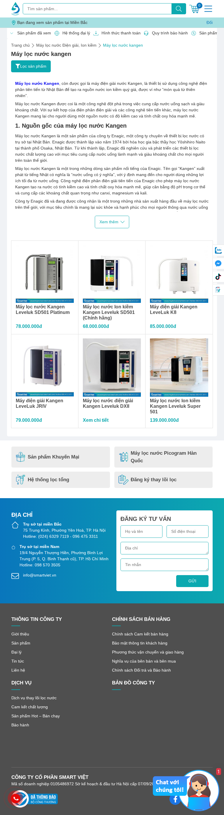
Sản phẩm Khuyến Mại (53, 457)
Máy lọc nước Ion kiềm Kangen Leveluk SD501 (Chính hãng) (109, 312)
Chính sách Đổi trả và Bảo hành (141, 670)
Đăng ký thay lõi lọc (153, 479)
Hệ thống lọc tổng (48, 479)
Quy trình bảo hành (168, 33)
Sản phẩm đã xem (32, 33)
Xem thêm (108, 221)
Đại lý (16, 652)
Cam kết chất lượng (29, 707)
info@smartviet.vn (39, 575)
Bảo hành (20, 725)
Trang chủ (20, 45)
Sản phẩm (20, 643)
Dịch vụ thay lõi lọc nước (34, 697)
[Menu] (208, 8)
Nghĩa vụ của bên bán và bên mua (144, 661)
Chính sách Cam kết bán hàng (140, 634)
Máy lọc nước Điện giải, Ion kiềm (66, 45)
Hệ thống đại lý (74, 33)
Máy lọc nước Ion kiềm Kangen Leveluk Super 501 (175, 406)
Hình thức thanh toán (119, 33)
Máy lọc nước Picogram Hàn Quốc (164, 456)
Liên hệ (18, 670)
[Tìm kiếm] (179, 8)
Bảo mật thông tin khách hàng (139, 643)
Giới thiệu (20, 634)
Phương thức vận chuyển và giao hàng (148, 652)
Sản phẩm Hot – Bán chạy (35, 716)
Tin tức (17, 661)
